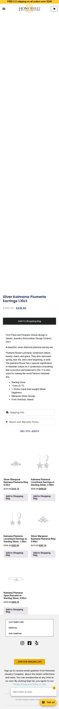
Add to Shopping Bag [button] (14, 497)
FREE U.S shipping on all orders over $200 (29, 1)
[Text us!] (48, 703)
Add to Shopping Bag (29, 321)
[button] (3, 8)
